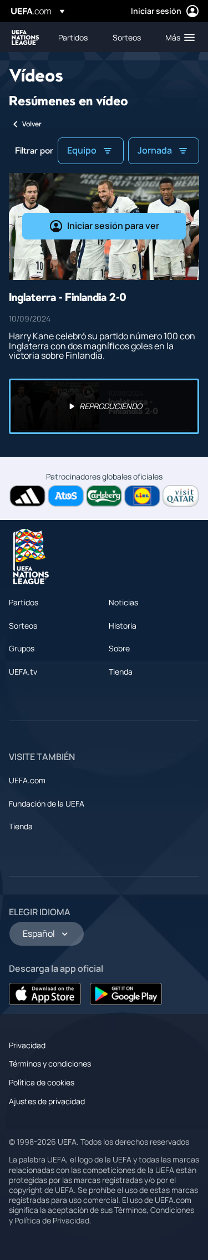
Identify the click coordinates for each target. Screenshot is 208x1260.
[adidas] (27, 496)
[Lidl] (142, 496)
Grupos (21, 648)
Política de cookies (41, 1082)
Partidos (23, 602)
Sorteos (23, 625)
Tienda (121, 671)
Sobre (119, 648)
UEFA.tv (23, 671)
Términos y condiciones (50, 1063)
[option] (104, 406)
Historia (122, 625)
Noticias (123, 602)
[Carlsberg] (104, 496)
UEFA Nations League (25, 37)
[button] (177, 37)
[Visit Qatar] (181, 496)
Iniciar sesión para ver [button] (113, 226)
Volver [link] (32, 124)
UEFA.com (27, 780)
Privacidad (27, 1045)
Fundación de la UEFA (46, 803)
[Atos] (66, 496)
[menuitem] (76, 37)
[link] (73, 37)
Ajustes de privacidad (47, 1101)
